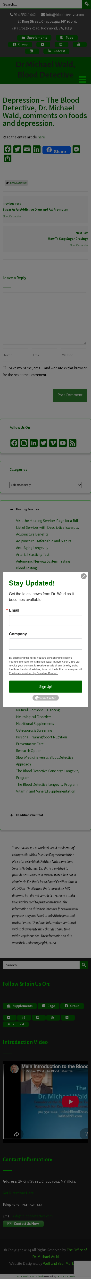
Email (14, 610)
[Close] (84, 576)
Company (18, 634)
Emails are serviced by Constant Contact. (33, 673)
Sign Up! (45, 686)
